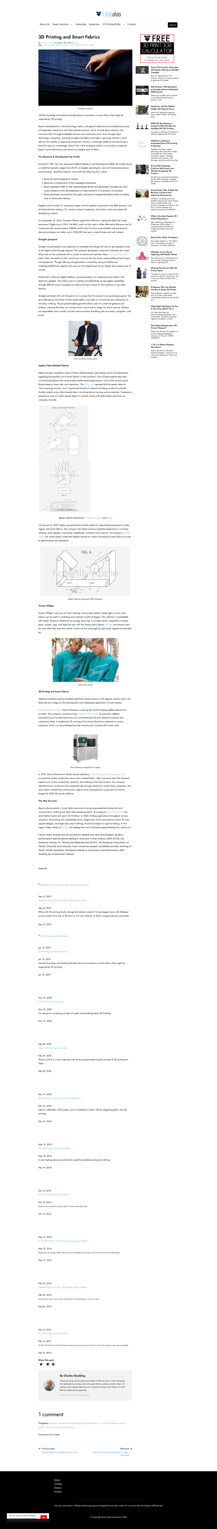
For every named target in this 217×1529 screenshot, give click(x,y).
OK (43, 1517)
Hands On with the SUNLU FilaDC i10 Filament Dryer (163, 107)
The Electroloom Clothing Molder (54, 1148)
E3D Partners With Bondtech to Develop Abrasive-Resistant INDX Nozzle (164, 89)
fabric (58, 45)
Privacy (57, 1487)
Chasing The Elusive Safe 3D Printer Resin (164, 269)
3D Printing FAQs (111, 24)
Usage (76, 42)
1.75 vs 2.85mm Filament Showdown (162, 346)
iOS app (108, 624)
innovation (65, 45)
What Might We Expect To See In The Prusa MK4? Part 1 (164, 307)
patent (86, 45)
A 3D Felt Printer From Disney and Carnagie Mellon (63, 1241)
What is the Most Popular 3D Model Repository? (164, 217)
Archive (57, 1491)
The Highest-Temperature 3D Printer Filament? (164, 326)
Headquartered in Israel (49, 710)
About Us (45, 24)
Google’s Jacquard (118, 254)
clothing (46, 45)
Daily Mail (89, 384)
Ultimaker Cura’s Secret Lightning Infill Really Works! (164, 253)
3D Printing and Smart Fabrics (52, 951)
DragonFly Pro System (88, 713)
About (57, 1480)
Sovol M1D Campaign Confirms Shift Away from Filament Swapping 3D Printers (162, 169)
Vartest (65, 827)
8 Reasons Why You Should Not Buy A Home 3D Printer (163, 288)
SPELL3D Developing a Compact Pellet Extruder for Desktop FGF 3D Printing (163, 126)
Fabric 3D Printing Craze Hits (52, 1048)
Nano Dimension (77, 45)
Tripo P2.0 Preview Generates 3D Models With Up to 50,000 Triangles (165, 70)
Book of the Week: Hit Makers (164, 237)
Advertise (94, 24)
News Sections (60, 24)
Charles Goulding (47, 42)
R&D (92, 45)
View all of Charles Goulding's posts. (75, 1395)
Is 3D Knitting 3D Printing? (51, 1001)
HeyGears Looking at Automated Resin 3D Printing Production (164, 143)
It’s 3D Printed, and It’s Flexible (53, 1333)
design (52, 45)
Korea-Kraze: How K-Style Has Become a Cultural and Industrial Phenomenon (164, 193)
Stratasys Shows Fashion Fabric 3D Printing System (62, 900)
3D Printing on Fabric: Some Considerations (59, 1098)
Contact (131, 24)
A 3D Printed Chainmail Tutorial (53, 1194)
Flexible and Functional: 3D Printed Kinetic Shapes (62, 1287)
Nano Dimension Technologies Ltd (107, 774)
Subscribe (80, 24)
